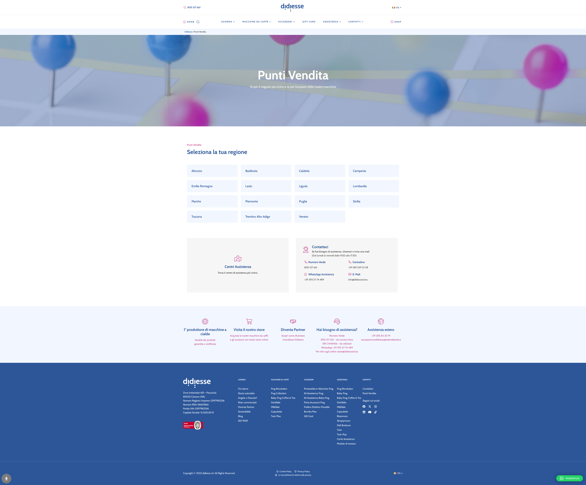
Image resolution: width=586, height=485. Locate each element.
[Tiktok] (375, 412)
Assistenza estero (380, 329)
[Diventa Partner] (293, 321)
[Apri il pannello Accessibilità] (6, 478)
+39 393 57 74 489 (314, 279)
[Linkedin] (364, 412)
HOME (191, 21)
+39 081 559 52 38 (358, 267)
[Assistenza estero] (381, 321)
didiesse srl (208, 473)
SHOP (397, 21)
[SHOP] (392, 21)
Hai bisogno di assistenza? (337, 329)
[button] (569, 478)
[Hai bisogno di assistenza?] (337, 321)
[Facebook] (364, 406)
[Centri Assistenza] (238, 260)
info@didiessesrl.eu (358, 279)
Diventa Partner (293, 329)
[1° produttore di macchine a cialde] (205, 321)
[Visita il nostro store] (249, 321)
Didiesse (188, 31)
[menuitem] (397, 7)
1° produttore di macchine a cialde (205, 331)
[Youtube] (369, 412)
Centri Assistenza (238, 266)
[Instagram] (375, 406)
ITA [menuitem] (397, 7)
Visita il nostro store (249, 329)
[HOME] (184, 21)
